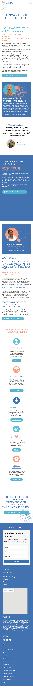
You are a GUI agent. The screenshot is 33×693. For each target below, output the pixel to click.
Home (4, 653)
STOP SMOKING (16, 376)
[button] (30, 2)
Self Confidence (7, 673)
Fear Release (7, 679)
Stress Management (9, 670)
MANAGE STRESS (16, 407)
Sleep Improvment (8, 676)
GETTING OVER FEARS (16, 467)
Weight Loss (6, 665)
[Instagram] (4, 640)
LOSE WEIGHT (16, 348)
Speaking (5, 662)
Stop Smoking (7, 667)
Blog (4, 682)
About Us (5, 656)
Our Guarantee (7, 659)
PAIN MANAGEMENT (16, 437)
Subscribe (16, 561)
